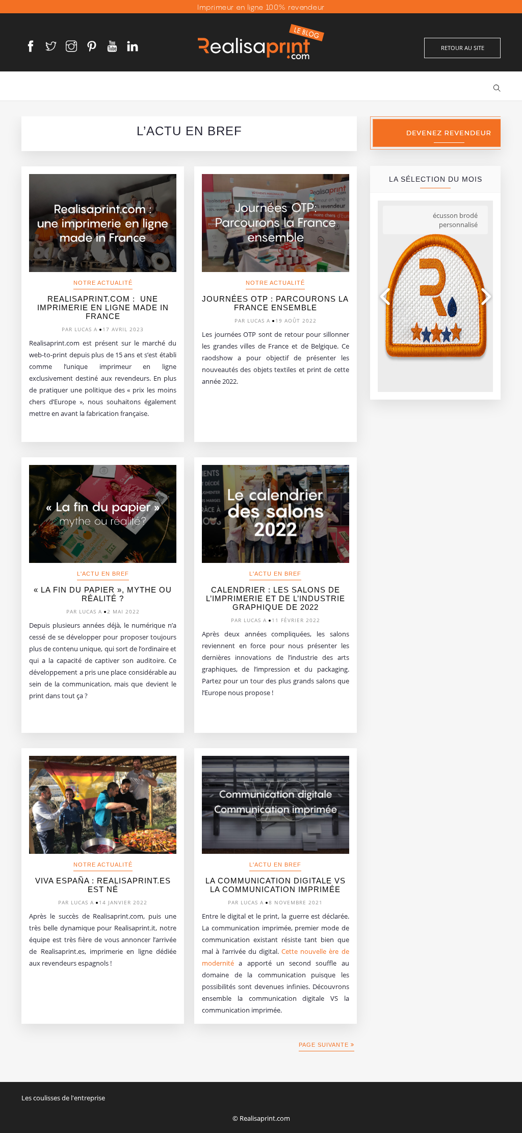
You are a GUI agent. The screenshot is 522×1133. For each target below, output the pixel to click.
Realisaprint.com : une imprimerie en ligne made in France (103, 307)
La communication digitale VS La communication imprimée (275, 885)
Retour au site (462, 48)
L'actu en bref (103, 574)
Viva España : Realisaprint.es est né (103, 885)
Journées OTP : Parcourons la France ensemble (275, 303)
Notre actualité (103, 283)
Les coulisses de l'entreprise (63, 1097)
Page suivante (325, 1045)
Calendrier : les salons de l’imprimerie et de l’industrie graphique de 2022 (275, 598)
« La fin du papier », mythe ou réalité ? (103, 594)
